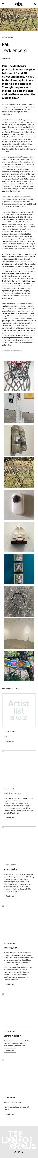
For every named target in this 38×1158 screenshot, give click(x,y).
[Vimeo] (22, 1152)
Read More (10, 742)
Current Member (7, 37)
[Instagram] (19, 1152)
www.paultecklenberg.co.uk (12, 350)
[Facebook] (15, 1152)
